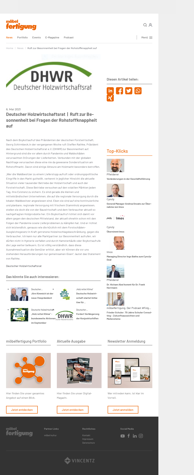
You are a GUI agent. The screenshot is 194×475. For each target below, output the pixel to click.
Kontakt (86, 435)
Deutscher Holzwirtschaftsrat (24, 266)
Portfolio (22, 37)
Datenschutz (88, 442)
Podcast (69, 37)
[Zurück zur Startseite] (21, 25)
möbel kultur (50, 435)
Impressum (87, 439)
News (9, 37)
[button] (145, 25)
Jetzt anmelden (123, 409)
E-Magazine (52, 37)
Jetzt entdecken (22, 409)
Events (36, 37)
